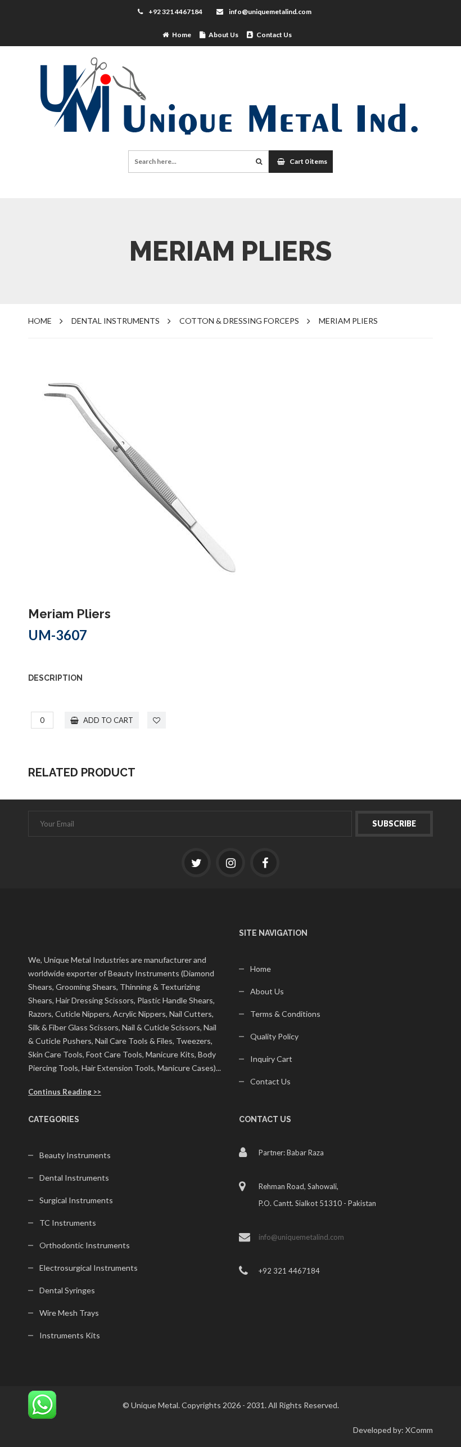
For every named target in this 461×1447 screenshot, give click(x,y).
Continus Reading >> (64, 1091)
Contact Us (272, 34)
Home (180, 34)
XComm (419, 1430)
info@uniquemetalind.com (270, 11)
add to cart (107, 720)
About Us (221, 34)
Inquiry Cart (271, 1059)
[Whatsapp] (42, 1403)
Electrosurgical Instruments (88, 1267)
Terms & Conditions (285, 1014)
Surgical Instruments (76, 1200)
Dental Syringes (67, 1290)
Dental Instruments (74, 1177)
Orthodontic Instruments (84, 1245)
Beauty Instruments (75, 1155)
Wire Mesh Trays (69, 1313)
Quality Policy (274, 1036)
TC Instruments (67, 1222)
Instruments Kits (69, 1335)
